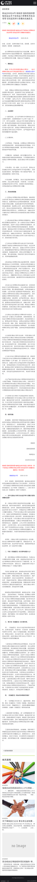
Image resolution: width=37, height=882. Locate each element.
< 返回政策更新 (8, 750)
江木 (8, 881)
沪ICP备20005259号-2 (18, 878)
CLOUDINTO (32, 881)
